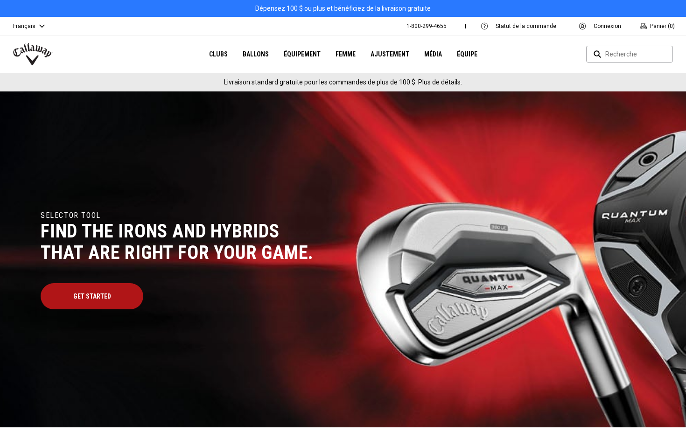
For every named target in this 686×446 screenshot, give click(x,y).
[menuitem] (426, 26)
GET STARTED (92, 296)
